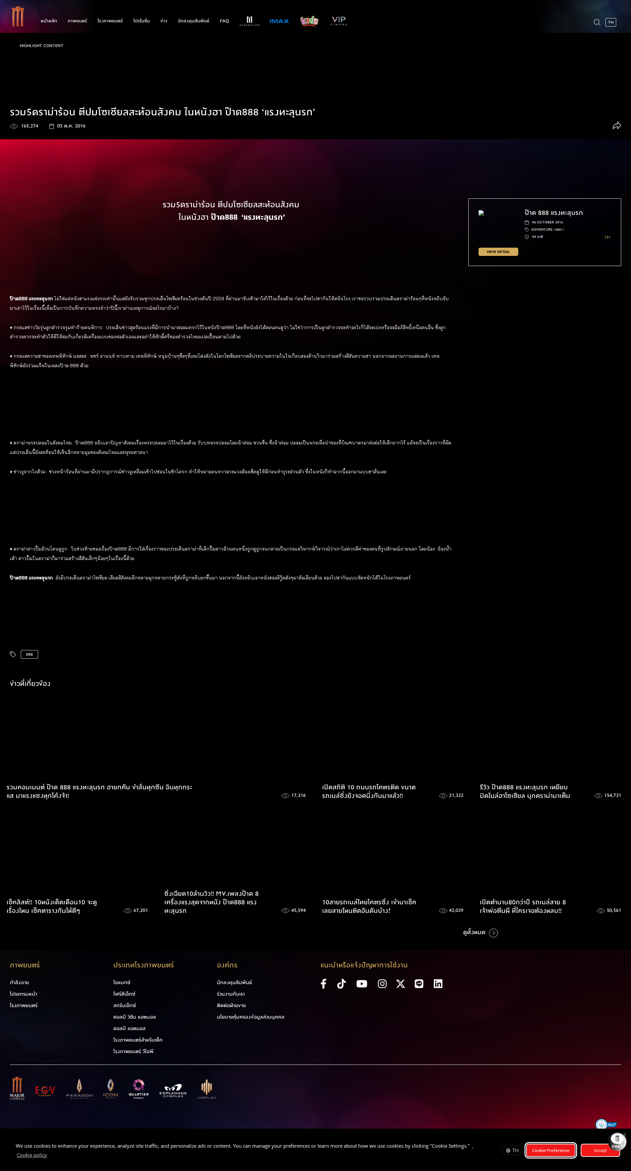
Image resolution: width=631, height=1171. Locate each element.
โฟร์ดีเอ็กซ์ (124, 994)
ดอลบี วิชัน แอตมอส (134, 1017)
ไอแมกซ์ (121, 982)
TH (515, 1150)
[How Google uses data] (50, 1156)
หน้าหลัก (49, 21)
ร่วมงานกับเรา (231, 994)
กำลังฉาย (19, 982)
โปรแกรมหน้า (23, 994)
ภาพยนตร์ (77, 21)
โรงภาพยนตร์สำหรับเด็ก (138, 1040)
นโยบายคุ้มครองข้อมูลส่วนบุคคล (250, 1017)
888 (29, 654)
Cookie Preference (551, 1150)
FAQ (224, 21)
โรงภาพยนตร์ (110, 21)
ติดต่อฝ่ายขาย (231, 1005)
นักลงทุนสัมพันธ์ (193, 21)
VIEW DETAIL (498, 251)
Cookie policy (32, 1155)
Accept (600, 1150)
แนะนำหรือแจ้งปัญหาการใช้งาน (364, 965)
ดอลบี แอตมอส (129, 1028)
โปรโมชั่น (141, 21)
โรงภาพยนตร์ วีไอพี (133, 1051)
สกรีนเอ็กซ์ (124, 1005)
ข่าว (163, 21)
